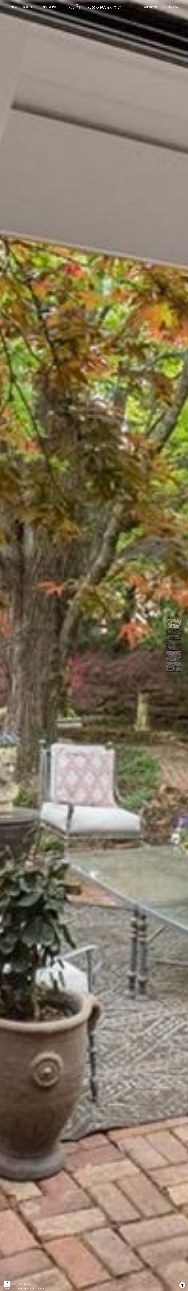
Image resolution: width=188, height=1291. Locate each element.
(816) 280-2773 (170, 7)
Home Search (49, 7)
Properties (28, 7)
